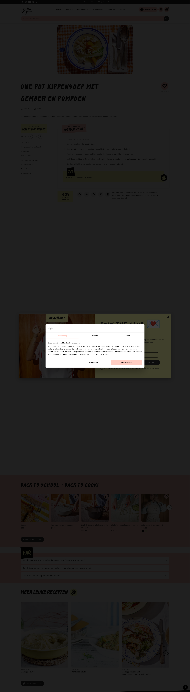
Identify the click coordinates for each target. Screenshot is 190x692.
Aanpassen (93, 362)
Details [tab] (95, 336)
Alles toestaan (126, 362)
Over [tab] (128, 336)
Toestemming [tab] (62, 336)
